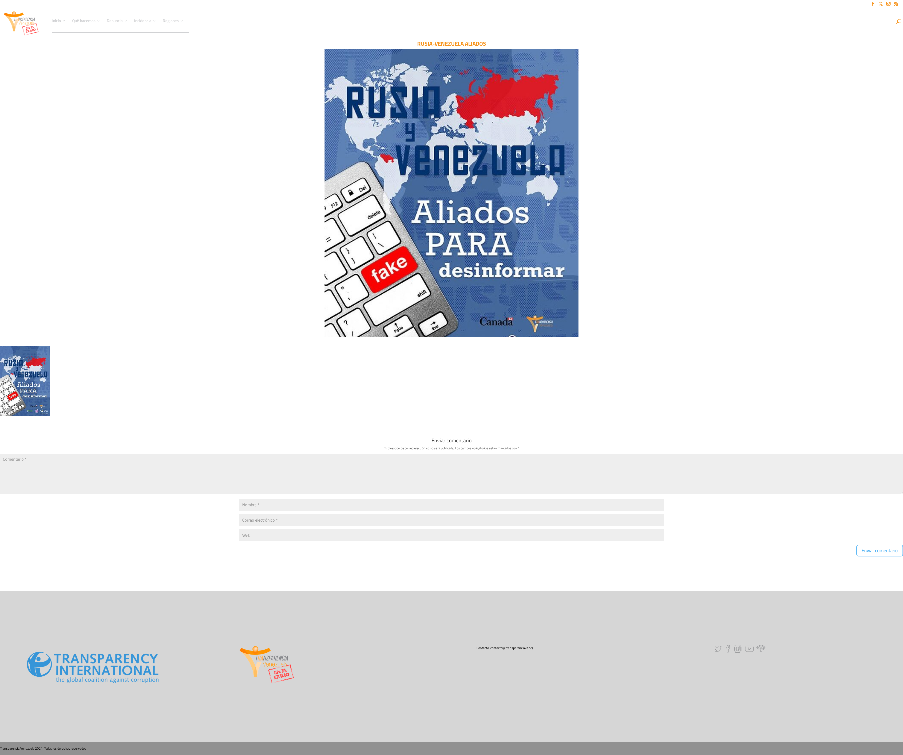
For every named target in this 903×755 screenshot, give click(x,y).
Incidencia (142, 21)
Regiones (171, 21)
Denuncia (115, 21)
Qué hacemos (83, 21)
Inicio (56, 21)
